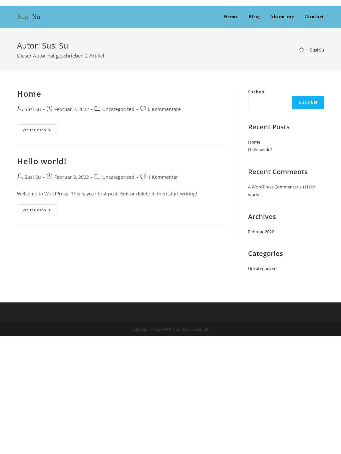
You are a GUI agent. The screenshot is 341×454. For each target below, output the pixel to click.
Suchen (256, 92)
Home (29, 93)
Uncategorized (118, 109)
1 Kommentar (163, 177)
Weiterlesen (40, 130)
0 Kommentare (164, 109)
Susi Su (28, 17)
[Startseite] (301, 50)
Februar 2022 (261, 232)
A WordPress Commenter (273, 187)
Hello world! (41, 161)
